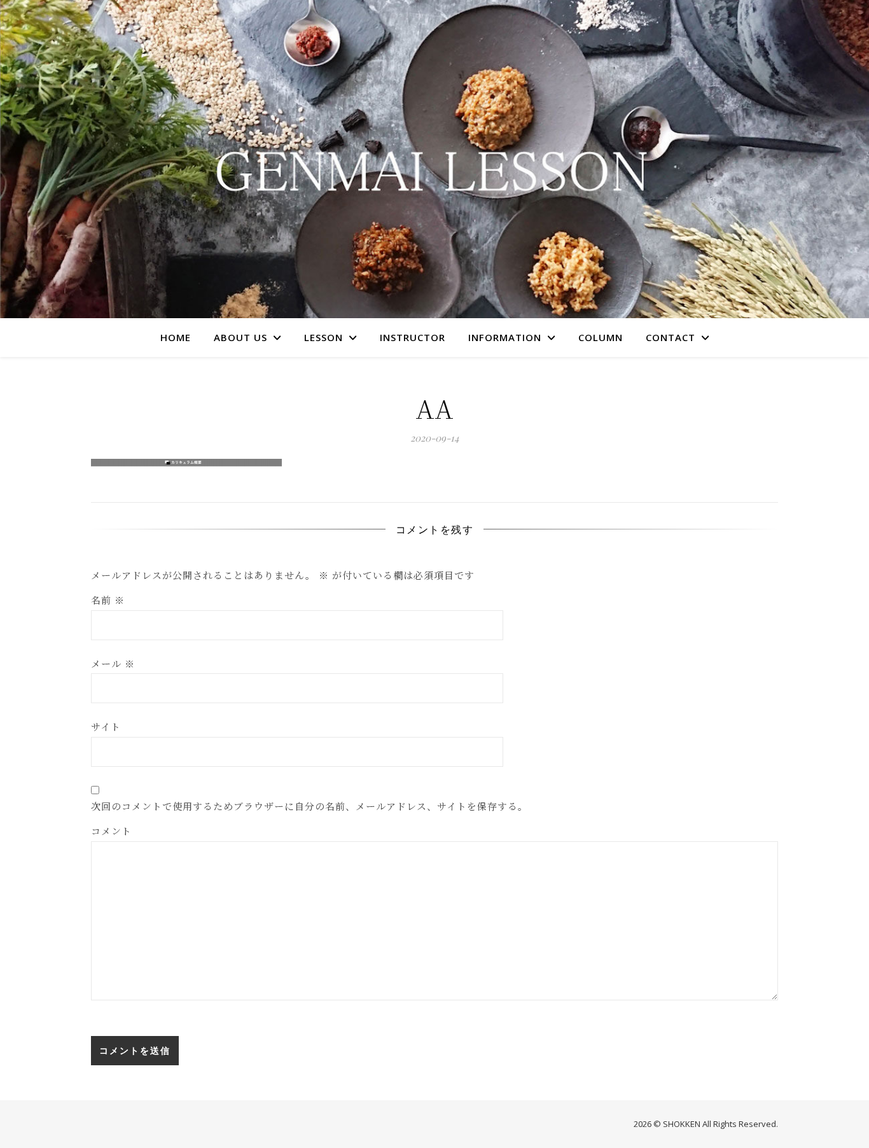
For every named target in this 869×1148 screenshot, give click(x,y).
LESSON (323, 337)
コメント (111, 830)
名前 (108, 599)
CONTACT (670, 337)
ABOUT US (240, 337)
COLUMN (600, 337)
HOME (175, 337)
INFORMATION (504, 337)
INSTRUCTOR (412, 337)
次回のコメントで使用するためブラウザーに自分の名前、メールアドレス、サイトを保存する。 (309, 806)
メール (113, 663)
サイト (106, 726)
